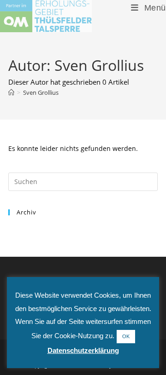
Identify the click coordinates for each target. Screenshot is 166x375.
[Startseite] (11, 92)
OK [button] (126, 336)
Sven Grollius (41, 92)
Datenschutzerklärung (83, 350)
